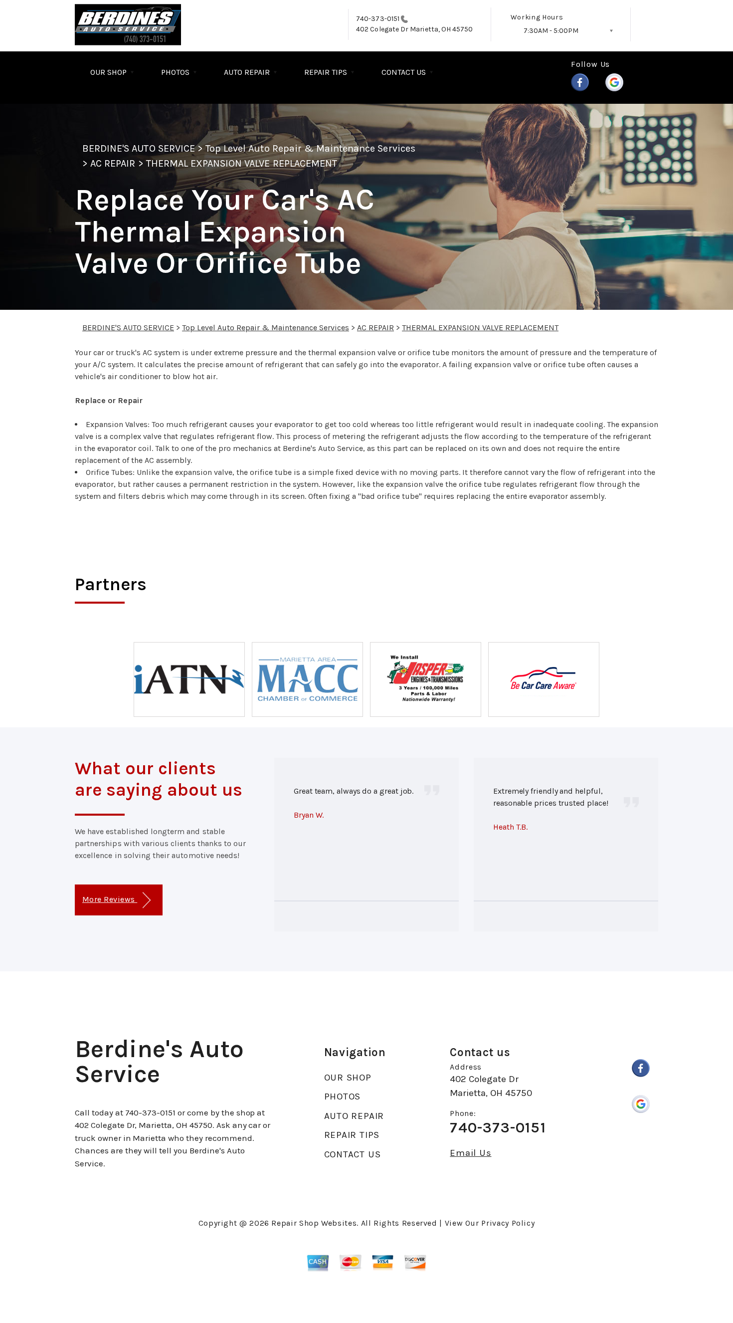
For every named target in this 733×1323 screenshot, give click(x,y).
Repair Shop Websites (314, 1223)
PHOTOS (175, 72)
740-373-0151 (377, 18)
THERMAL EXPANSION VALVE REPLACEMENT (241, 163)
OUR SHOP (108, 72)
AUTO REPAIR (247, 72)
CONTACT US (403, 72)
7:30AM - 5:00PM (551, 30)
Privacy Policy (508, 1223)
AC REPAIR (112, 163)
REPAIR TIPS (325, 72)
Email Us (470, 1153)
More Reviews (109, 899)
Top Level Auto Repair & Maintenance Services (310, 148)
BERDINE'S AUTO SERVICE (138, 148)
